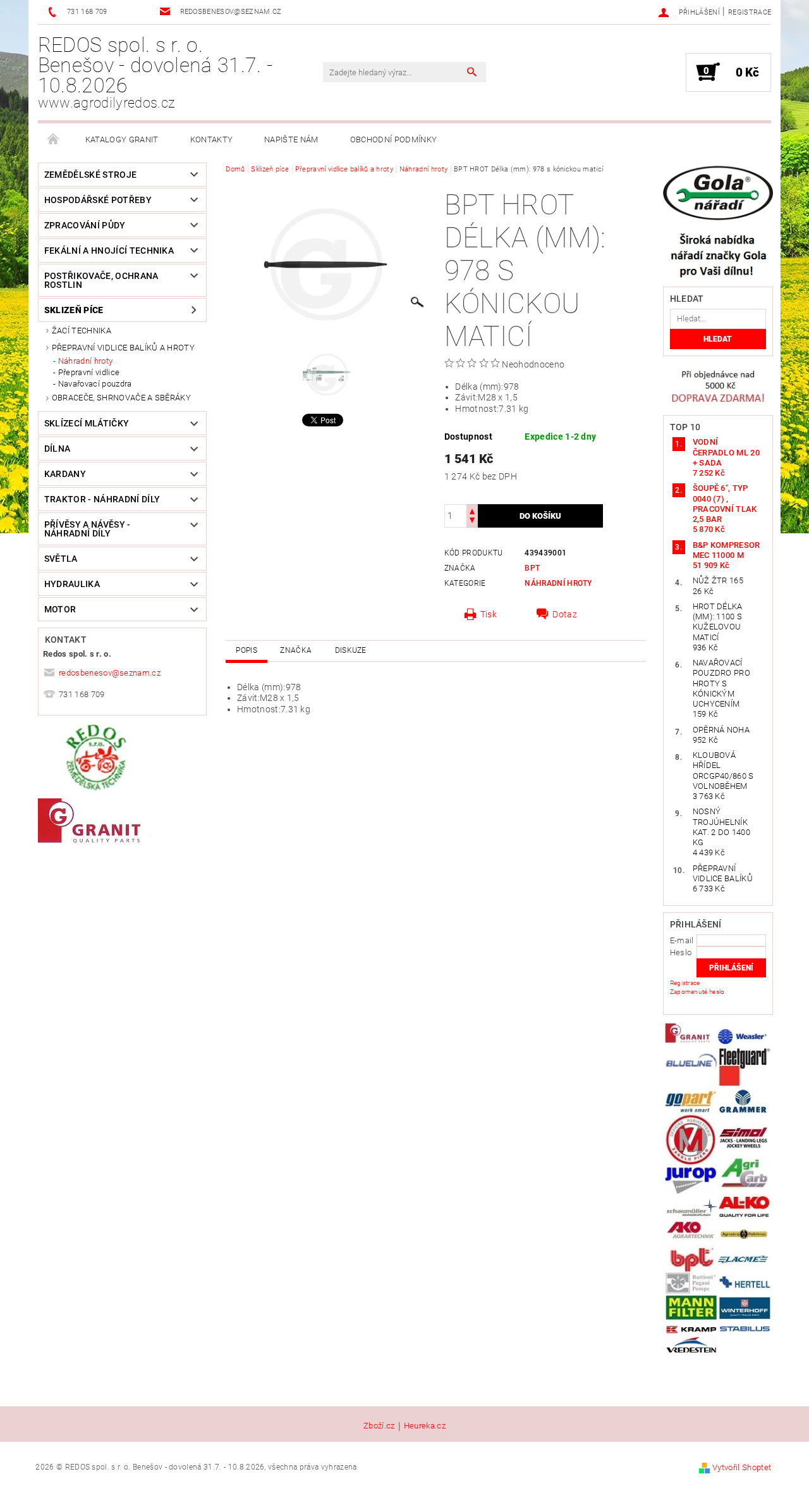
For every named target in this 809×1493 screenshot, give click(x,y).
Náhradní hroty (85, 361)
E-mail (682, 940)
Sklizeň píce (74, 310)
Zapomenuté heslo (697, 991)
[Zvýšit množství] (472, 510)
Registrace (749, 12)
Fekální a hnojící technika (109, 250)
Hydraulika (72, 584)
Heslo (681, 952)
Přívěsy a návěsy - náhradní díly (87, 528)
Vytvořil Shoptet (741, 1467)
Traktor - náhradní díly (102, 499)
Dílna (57, 448)
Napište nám (291, 139)
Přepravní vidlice (88, 372)
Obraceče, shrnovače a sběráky (121, 397)
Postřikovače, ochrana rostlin (101, 280)
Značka (296, 650)
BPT (532, 568)
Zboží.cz (379, 1426)
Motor (60, 609)
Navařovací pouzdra (95, 383)
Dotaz (564, 614)
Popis (246, 650)
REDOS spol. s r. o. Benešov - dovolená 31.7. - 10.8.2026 (155, 72)
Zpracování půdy (85, 225)
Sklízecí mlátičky (86, 423)
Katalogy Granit (122, 139)
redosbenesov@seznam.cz (110, 673)
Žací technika (81, 330)
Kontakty (211, 139)
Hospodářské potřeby (98, 200)
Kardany (65, 474)
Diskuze (351, 650)
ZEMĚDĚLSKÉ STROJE (90, 175)
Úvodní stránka (54, 139)
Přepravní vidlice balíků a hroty (123, 347)
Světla (61, 559)
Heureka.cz (425, 1426)
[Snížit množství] (472, 522)
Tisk (488, 614)
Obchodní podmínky (393, 139)
